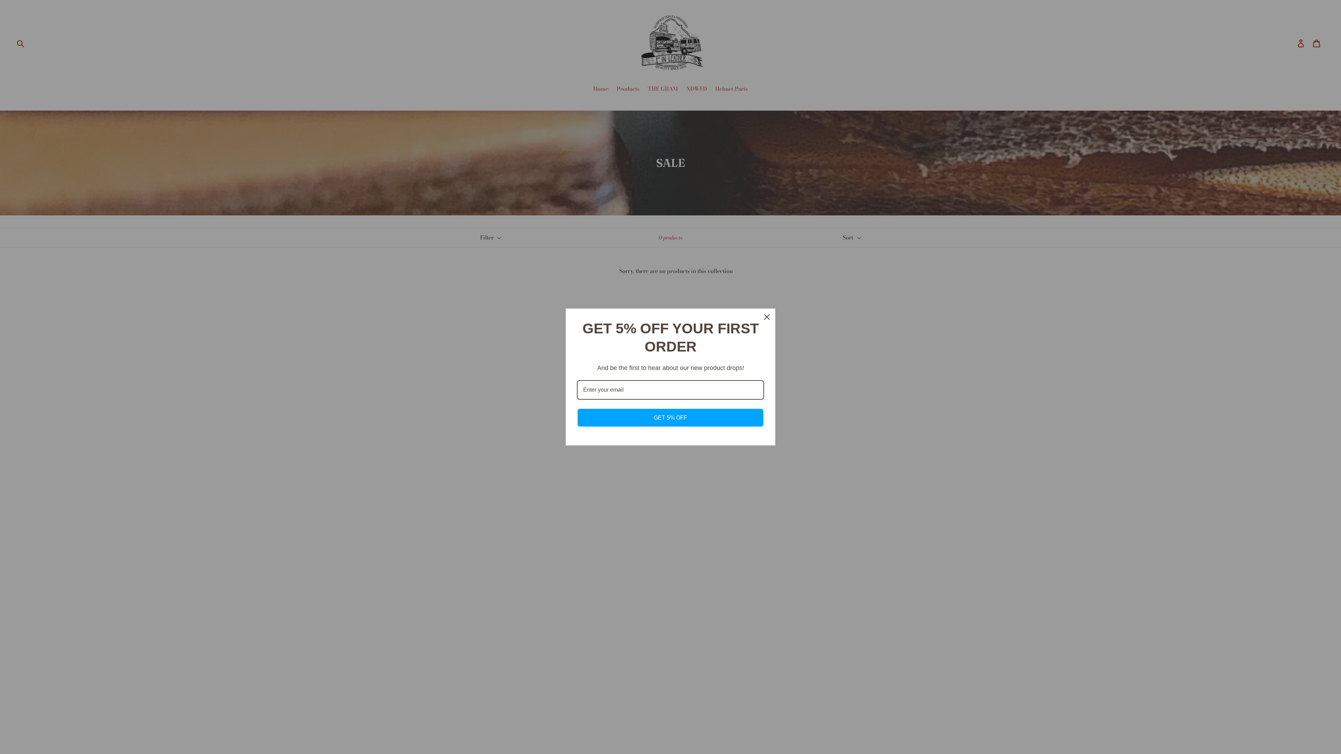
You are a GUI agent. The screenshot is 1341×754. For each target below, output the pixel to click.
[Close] (767, 317)
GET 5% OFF (670, 418)
